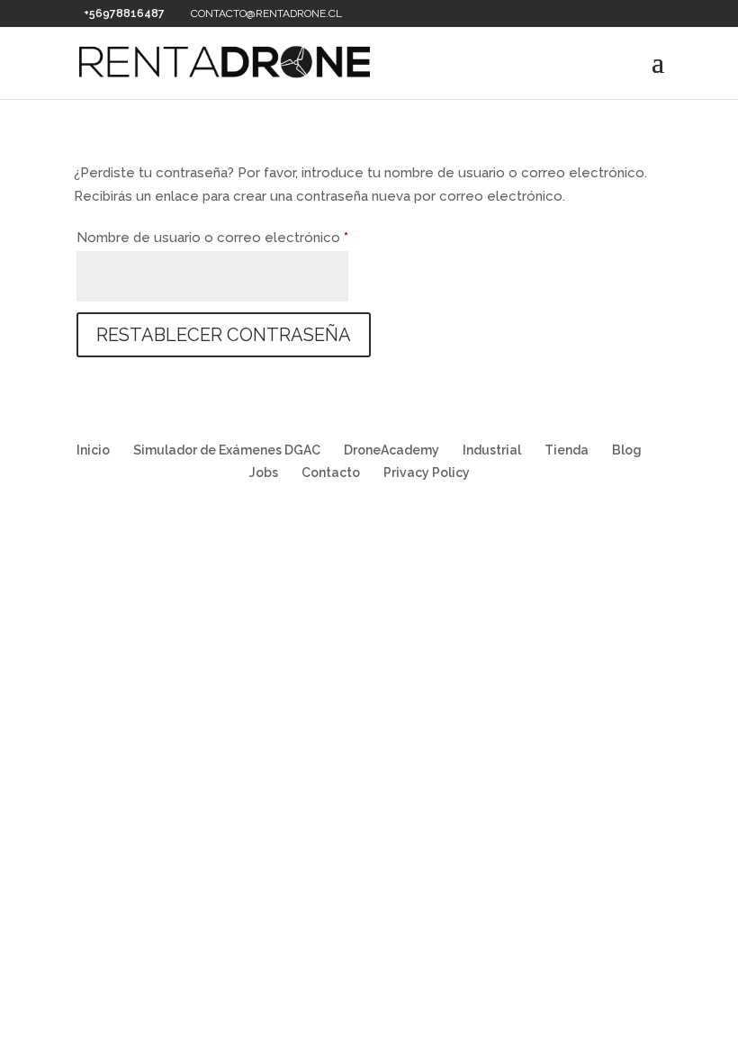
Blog (627, 450)
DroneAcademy (391, 450)
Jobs (263, 472)
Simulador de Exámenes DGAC (226, 450)
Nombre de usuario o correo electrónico (212, 237)
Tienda (566, 450)
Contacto (331, 472)
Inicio (93, 450)
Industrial (492, 450)
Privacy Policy (426, 472)
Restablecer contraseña (223, 335)
